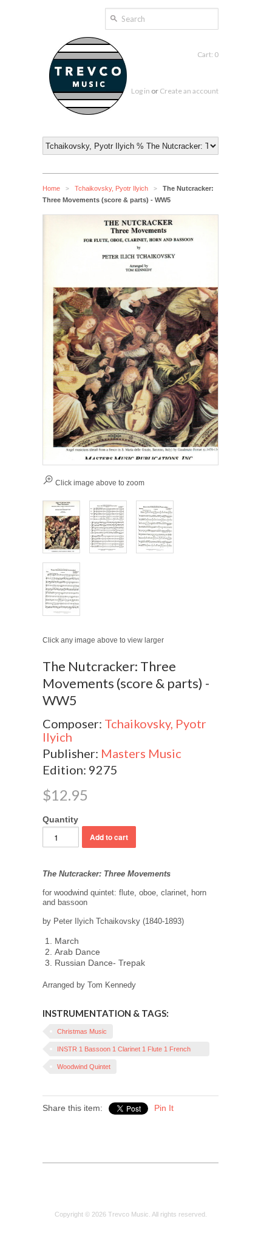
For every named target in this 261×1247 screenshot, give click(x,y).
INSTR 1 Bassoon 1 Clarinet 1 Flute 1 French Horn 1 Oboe (124, 1050)
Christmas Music (82, 1031)
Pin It (164, 1108)
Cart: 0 (208, 54)
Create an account (189, 90)
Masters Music (141, 753)
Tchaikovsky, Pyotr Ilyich (111, 188)
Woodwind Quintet (83, 1066)
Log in (140, 90)
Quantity (60, 819)
